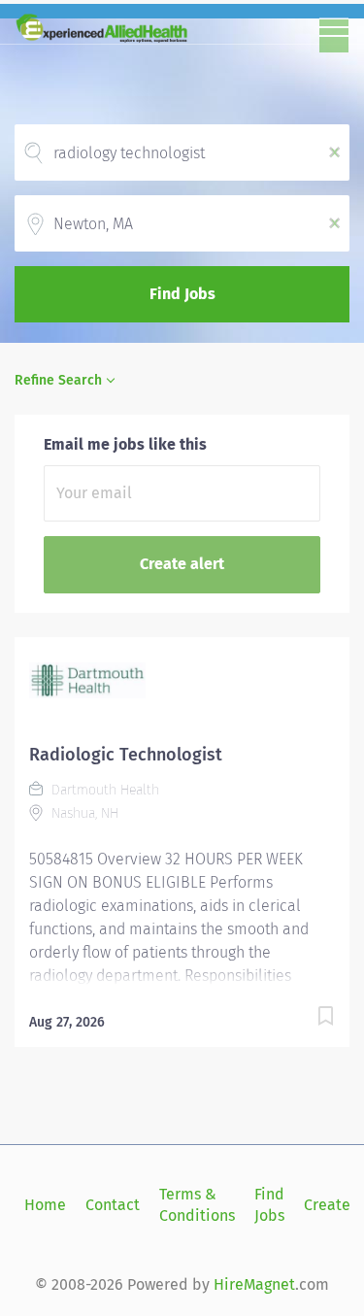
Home (45, 1205)
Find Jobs (182, 294)
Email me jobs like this (125, 444)
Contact (112, 1205)
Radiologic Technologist (125, 754)
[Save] (325, 1019)
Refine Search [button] (58, 380)
